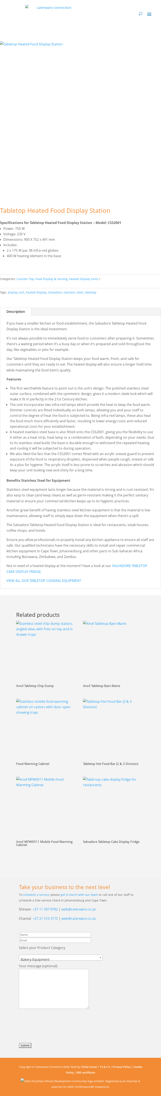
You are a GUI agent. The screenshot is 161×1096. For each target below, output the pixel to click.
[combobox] (61, 957)
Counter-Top (25, 279)
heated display (36, 292)
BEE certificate (86, 1072)
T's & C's (105, 1067)
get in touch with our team (79, 895)
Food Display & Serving (51, 279)
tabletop (90, 292)
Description (15, 311)
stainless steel (73, 292)
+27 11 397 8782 (45, 909)
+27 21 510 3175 (45, 918)
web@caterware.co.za (78, 909)
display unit (16, 292)
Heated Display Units (83, 279)
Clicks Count (89, 1067)
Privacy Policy (122, 1067)
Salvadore (55, 292)
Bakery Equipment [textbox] (35, 959)
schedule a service (36, 895)
